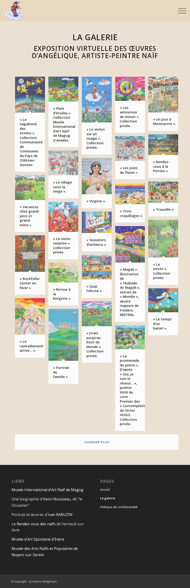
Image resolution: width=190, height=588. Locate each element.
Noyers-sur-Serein (28, 554)
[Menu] (180, 10)
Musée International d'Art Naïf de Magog (47, 489)
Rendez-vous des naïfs (36, 523)
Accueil (105, 489)
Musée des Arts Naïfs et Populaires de (45, 548)
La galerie (107, 498)
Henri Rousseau (57, 499)
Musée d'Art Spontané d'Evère (38, 539)
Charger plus (96, 442)
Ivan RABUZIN (60, 514)
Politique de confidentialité (119, 507)
